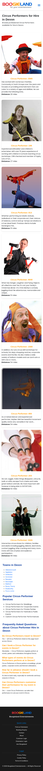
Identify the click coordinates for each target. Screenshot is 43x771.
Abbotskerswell (10, 570)
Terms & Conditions (21, 761)
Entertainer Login (21, 741)
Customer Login (21, 738)
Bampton (8, 579)
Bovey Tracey (10, 586)
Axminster (8, 577)
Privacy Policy (21, 755)
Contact (21, 733)
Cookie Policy (21, 758)
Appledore (8, 572)
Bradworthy (9, 589)
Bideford (8, 584)
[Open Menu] (39, 5)
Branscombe (9, 591)
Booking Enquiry (21, 730)
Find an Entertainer (21, 727)
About (21, 735)
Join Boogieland (21, 744)
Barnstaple (9, 581)
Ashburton (8, 574)
